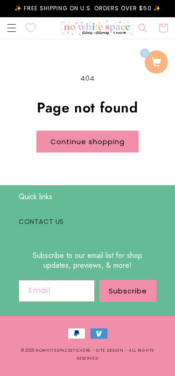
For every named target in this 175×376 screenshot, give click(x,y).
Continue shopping (87, 141)
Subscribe (128, 291)
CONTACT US (41, 221)
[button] (11, 28)
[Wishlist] (30, 28)
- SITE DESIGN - (110, 350)
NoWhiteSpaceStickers (63, 350)
